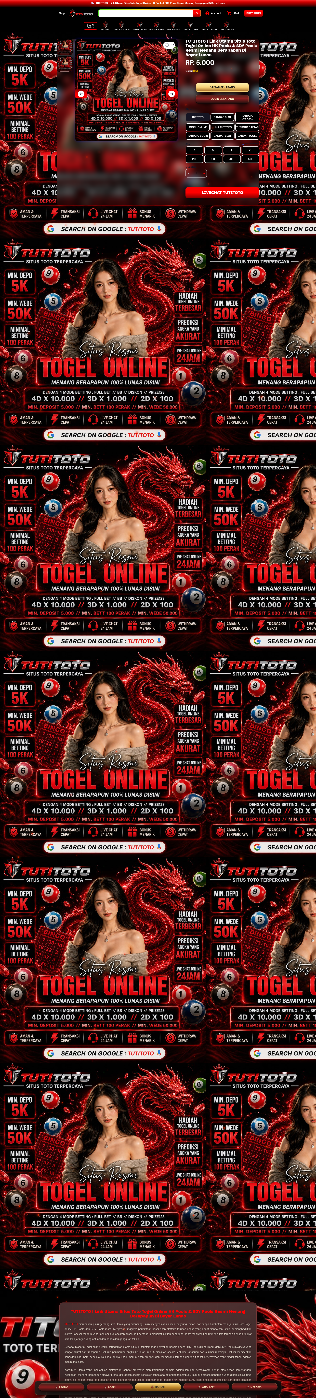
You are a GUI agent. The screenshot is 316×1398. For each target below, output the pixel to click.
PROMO (63, 1387)
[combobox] (146, 13)
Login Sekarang (222, 99)
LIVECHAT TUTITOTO (222, 192)
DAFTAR (160, 1387)
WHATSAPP (208, 1387)
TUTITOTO (71, 1324)
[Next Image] (172, 93)
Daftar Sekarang (222, 87)
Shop (62, 13)
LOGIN (112, 1387)
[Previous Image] (81, 93)
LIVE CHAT (256, 1387)
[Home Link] (81, 13)
